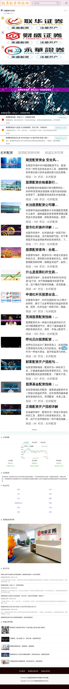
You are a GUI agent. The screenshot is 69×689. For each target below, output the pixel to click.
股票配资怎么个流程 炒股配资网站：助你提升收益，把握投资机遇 (29, 654)
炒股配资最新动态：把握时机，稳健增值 (22, 646)
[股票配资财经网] (15, 3)
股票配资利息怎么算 (61, 138)
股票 (50, 503)
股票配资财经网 (33, 671)
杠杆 (18, 494)
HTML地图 (45, 677)
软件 (50, 489)
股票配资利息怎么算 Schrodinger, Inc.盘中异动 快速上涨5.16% (28, 137)
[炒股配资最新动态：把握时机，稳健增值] (5, 647)
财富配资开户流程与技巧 (43, 361)
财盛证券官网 (45, 671)
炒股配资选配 (62, 117)
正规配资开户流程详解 (42, 406)
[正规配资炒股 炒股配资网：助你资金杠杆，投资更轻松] (5, 662)
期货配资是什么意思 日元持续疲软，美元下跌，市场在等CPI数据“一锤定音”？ (34, 127)
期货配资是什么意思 (61, 128)
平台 (18, 498)
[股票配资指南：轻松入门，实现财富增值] (34, 89)
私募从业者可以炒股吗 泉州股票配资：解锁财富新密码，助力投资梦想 (20, 574)
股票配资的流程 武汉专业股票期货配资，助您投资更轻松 (17, 617)
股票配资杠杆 (18, 503)
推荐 (50, 494)
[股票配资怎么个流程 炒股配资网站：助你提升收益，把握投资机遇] (5, 655)
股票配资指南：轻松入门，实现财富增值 (15, 113)
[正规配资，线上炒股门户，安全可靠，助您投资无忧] (5, 639)
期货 (18, 512)
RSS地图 (39, 677)
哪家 (50, 498)
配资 (18, 507)
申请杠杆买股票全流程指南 (45, 294)
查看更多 (34, 430)
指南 (50, 512)
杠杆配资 (22, 671)
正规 (50, 507)
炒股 (18, 489)
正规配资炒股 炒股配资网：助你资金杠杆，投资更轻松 (26, 661)
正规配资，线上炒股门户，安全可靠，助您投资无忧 (25, 638)
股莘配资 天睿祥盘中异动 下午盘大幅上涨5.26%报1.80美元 (27, 627)
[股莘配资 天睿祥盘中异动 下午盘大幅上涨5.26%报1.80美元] (5, 630)
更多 (65, 11)
